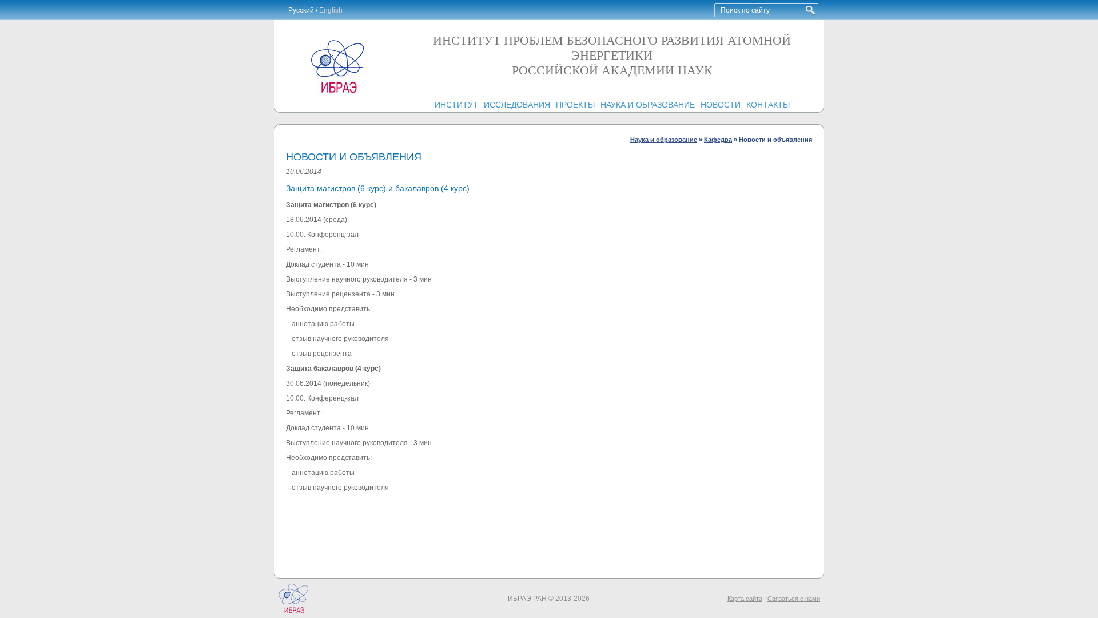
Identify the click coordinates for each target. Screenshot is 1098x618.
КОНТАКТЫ (768, 104)
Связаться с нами (793, 598)
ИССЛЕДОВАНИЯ (517, 104)
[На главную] (337, 93)
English (331, 10)
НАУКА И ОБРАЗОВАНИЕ (647, 104)
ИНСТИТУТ (456, 104)
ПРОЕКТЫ (575, 104)
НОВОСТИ (721, 104)
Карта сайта (744, 598)
